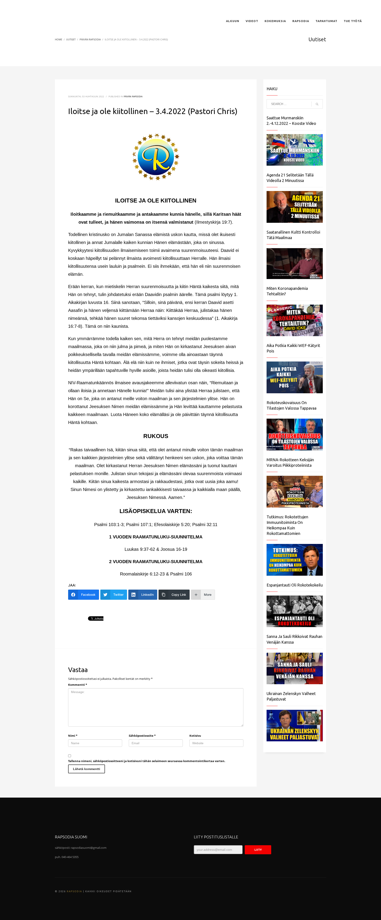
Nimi (72, 736)
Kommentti (77, 685)
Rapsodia (74, 891)
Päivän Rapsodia (133, 96)
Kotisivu (195, 736)
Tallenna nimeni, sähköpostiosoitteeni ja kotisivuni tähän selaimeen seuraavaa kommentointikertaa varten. (146, 761)
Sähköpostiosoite (142, 736)
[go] (317, 104)
